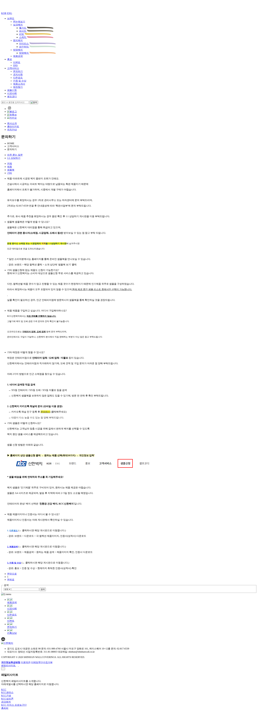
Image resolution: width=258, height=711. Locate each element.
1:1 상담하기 (13, 158)
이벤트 (16, 62)
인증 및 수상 (19, 80)
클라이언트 (13, 126)
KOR (3, 13)
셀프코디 (12, 96)
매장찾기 (18, 87)
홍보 (9, 59)
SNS (15, 65)
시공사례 (12, 93)
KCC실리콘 (7, 698)
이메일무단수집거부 (42, 662)
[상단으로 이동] (3, 640)
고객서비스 (13, 68)
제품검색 (18, 56)
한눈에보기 (19, 21)
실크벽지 (18, 24)
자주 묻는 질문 (15, 155)
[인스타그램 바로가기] (9, 108)
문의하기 (18, 71)
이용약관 (25, 662)
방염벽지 (18, 50)
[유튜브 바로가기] (12, 114)
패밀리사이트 (8, 665)
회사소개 (12, 123)
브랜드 (10, 18)
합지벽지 (18, 40)
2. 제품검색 (12, 547)
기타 (9, 173)
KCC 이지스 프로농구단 (14, 705)
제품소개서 (19, 84)
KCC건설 (6, 695)
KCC (3, 689)
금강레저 (6, 702)
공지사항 (18, 74)
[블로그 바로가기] (12, 111)
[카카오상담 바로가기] (12, 118)
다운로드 (18, 77)
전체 (9, 163)
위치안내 (12, 129)
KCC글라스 (7, 692)
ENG (9, 13)
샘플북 (10, 170)
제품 (9, 166)
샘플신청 (12, 90)
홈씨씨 (4, 708)
